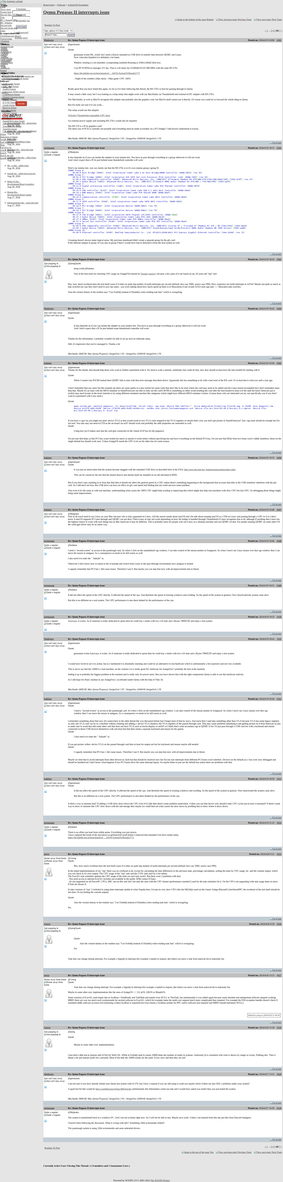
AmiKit (4, 54)
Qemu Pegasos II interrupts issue (76, 12)
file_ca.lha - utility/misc (18, 165)
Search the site (6, 155)
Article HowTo (7, 150)
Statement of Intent (9, 137)
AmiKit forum (9, 89)
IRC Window (6, 23)
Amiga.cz (5, 68)
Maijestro (49, 40)
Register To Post (52, 25)
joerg (46, 854)
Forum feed (5, 12)
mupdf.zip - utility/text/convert (21, 173)
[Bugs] (17, 36)
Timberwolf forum (11, 123)
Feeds (2, 7)
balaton (48, 363)
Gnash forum (8, 105)
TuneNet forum (9, 129)
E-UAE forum (9, 102)
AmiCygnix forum (11, 84)
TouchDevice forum (11, 126)
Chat (2, 17)
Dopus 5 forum (9, 100)
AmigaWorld (6, 62)
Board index (49, 5)
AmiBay (4, 57)
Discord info (6, 25)
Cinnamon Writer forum (13, 92)
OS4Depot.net (7, 36)
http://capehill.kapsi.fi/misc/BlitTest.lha (113, 1089)
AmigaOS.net (6, 46)
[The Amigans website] (11, 1)
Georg (47, 259)
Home (3, 4)
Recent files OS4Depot (11, 15)
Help (2, 145)
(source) (152, 274)
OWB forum (8, 115)
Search (3, 153)
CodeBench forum (11, 94)
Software (61, 5)
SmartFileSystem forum (13, 121)
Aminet (4, 49)
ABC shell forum (10, 86)
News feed (5, 9)
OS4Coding (6, 60)
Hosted (3, 70)
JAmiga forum (9, 110)
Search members (7, 158)
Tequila (144, 274)
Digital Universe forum (13, 97)
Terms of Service (8, 139)
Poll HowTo (5, 147)
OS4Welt (4, 41)
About (3, 134)
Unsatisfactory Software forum (16, 131)
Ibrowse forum (9, 108)
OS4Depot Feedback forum (15, 78)
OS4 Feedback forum (12, 76)
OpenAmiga (6, 38)
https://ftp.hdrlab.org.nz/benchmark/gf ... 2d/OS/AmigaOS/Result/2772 (101, 837)
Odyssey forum (9, 113)
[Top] (275, 142)
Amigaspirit (5, 52)
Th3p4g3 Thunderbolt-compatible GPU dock (89, 115)
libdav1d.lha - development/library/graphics (20, 182)
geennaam (49, 148)
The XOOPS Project (160, 1180)
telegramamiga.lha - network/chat (22, 203)
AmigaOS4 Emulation (78, 5)
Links (2, 31)
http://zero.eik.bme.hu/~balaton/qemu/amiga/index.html (209, 469)
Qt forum (6, 118)
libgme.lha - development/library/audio (19, 193)
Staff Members (7, 142)
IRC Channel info (8, 20)
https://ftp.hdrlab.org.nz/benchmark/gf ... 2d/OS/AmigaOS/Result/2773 (107, 73)
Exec (2, 65)
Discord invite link (8, 28)
